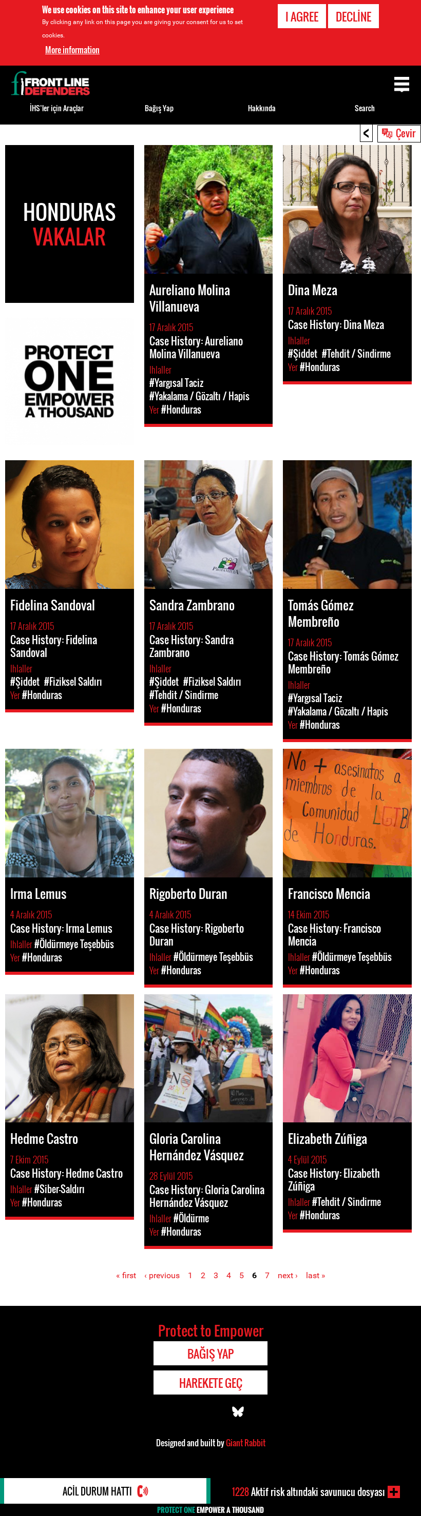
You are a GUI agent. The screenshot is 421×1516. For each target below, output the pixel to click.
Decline (353, 16)
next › (288, 1275)
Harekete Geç (210, 1383)
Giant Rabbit (245, 1443)
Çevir (405, 133)
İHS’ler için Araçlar (57, 108)
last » (316, 1275)
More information (72, 50)
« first (126, 1275)
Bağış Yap (159, 108)
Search (365, 108)
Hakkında (262, 108)
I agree (301, 16)
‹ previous (162, 1275)
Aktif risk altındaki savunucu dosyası (308, 1492)
